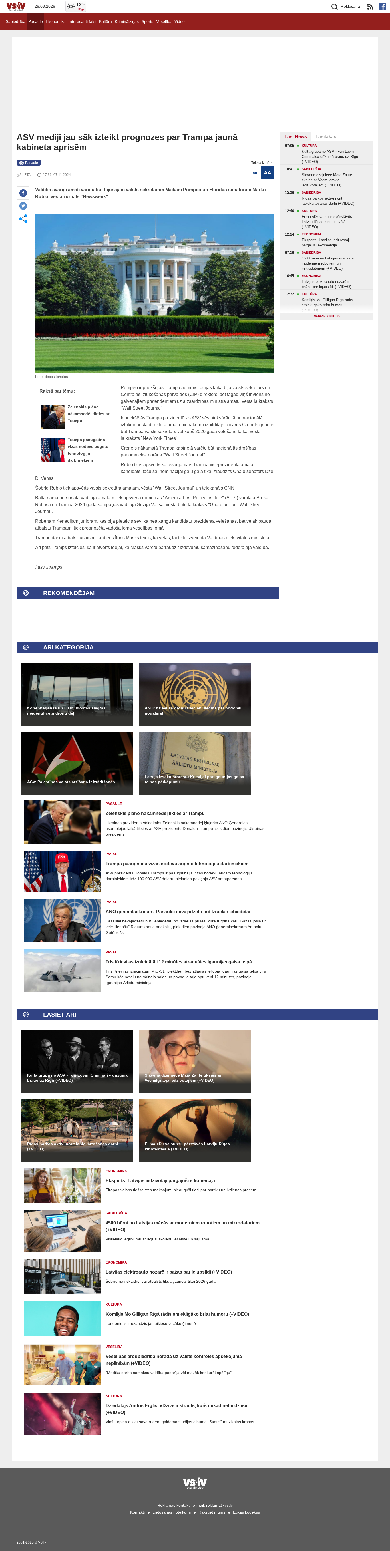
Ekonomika (56, 21)
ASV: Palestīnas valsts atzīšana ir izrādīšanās (71, 782)
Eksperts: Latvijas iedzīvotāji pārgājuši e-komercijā (160, 1180)
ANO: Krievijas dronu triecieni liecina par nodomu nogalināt (193, 710)
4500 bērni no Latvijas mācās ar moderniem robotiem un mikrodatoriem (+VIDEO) (183, 1226)
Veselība (164, 21)
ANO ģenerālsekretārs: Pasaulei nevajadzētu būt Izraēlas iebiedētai (178, 911)
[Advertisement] (195, 89)
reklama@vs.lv (219, 1505)
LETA (26, 175)
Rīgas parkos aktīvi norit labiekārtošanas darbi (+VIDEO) (72, 1146)
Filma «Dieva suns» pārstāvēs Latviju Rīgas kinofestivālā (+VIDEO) (187, 1146)
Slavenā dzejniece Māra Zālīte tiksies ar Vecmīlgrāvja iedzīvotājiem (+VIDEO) (183, 1078)
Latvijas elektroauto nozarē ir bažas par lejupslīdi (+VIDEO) (169, 1272)
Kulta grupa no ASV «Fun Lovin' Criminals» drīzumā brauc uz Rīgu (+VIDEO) (77, 1078)
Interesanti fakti (82, 21)
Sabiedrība (15, 21)
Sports (147, 21)
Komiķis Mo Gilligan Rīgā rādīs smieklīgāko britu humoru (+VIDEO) (177, 1314)
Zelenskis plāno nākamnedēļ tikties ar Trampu (88, 414)
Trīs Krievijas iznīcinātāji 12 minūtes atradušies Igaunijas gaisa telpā (179, 961)
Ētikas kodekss (246, 1512)
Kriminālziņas (127, 21)
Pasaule (35, 21)
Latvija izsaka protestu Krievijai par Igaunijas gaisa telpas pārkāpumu (194, 779)
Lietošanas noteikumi (171, 1512)
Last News (295, 136)
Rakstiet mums (211, 1512)
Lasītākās (325, 136)
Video (179, 21)
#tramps (54, 567)
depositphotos (56, 377)
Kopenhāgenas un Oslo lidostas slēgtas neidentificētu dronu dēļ (66, 710)
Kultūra (105, 21)
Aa (255, 172)
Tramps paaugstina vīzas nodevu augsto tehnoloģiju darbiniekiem (177, 863)
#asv (40, 567)
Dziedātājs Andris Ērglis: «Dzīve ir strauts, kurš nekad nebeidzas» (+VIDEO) (176, 1409)
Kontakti (137, 1512)
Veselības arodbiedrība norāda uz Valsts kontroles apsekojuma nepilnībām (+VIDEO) (174, 1360)
